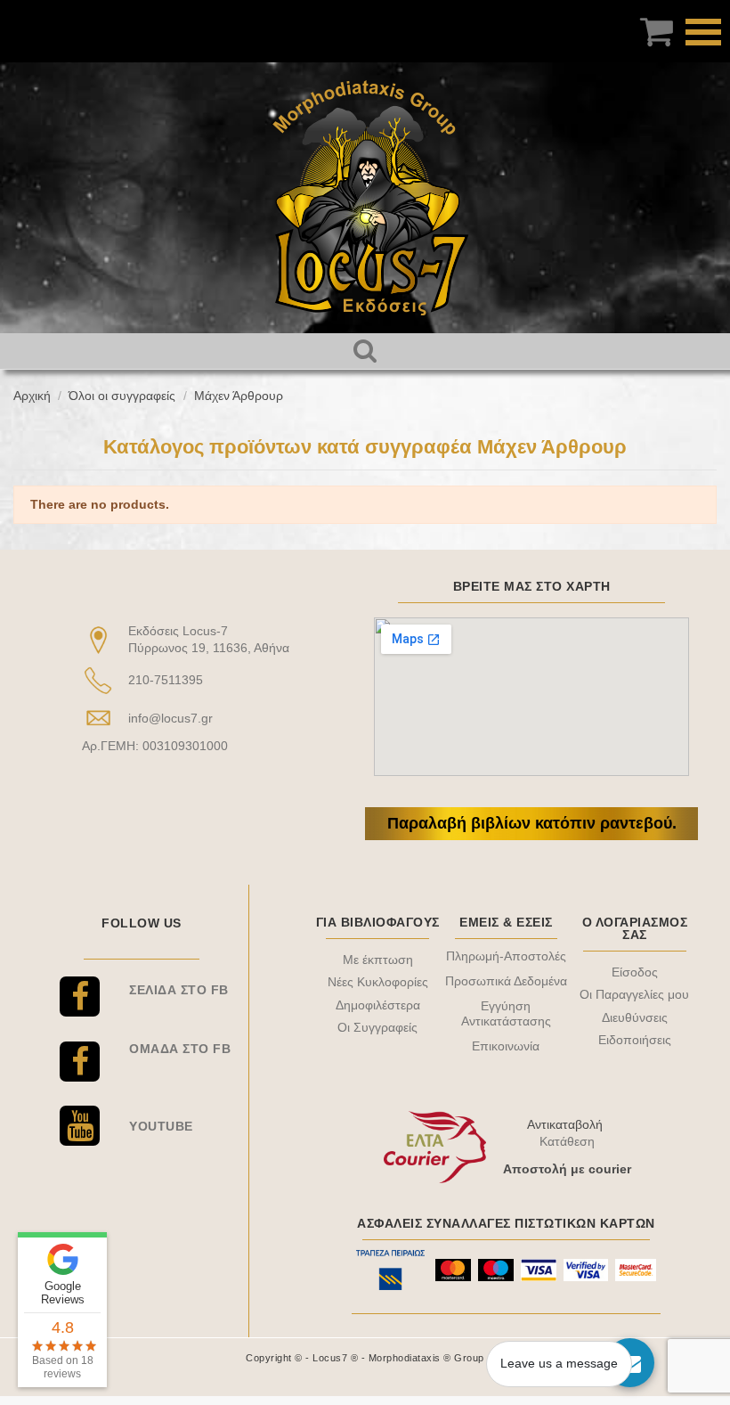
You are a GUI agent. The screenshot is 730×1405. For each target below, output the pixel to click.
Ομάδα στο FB (180, 1048)
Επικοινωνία (505, 1046)
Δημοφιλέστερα (378, 1005)
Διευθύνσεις (635, 1017)
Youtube (161, 1126)
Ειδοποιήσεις (634, 1040)
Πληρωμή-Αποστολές (506, 956)
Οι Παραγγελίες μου (634, 994)
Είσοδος (635, 972)
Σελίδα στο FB (179, 990)
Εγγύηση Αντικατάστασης (506, 1013)
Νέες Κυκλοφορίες (378, 982)
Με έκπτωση (378, 959)
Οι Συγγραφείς (377, 1027)
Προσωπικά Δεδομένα (506, 981)
